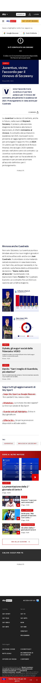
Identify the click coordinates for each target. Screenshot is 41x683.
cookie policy (25, 649)
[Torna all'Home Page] (11, 21)
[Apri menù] (3, 21)
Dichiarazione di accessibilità (26, 654)
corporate (24, 659)
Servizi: (22, 609)
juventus (8, 443)
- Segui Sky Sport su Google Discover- (19, 394)
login (36, 14)
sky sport (6, 614)
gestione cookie (8, 649)
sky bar (23, 627)
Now (22, 622)
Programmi (24, 635)
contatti (18, 672)
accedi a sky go (29, 600)
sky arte (5, 627)
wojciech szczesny (27, 443)
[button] (17, 680)
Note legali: (6, 644)
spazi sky (24, 631)
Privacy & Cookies (15, 669)
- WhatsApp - (8, 403)
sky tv (22, 614)
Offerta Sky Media (9, 659)
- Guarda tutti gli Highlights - (15, 411)
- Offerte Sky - (8, 420)
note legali (6, 653)
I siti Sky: (5, 609)
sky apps (23, 618)
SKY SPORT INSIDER (30, 21)
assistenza (11, 672)
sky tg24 (5, 618)
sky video (6, 622)
